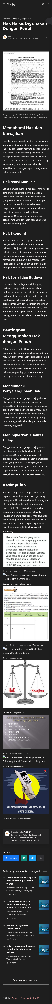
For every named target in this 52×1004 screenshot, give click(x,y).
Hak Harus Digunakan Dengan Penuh (17, 927)
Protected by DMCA (29, 998)
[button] (43, 4)
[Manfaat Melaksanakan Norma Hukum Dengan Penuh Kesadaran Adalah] (44, 905)
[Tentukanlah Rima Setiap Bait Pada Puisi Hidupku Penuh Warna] (44, 881)
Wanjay (11, 4)
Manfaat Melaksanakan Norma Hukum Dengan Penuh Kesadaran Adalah (18, 904)
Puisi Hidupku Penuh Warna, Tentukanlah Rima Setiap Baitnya (20, 949)
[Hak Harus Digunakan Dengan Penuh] (44, 929)
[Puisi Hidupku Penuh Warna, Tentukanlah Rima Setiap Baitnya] (44, 950)
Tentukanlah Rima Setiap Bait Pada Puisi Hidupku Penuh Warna (21, 880)
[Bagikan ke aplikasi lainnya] (40, 858)
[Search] (47, 4)
